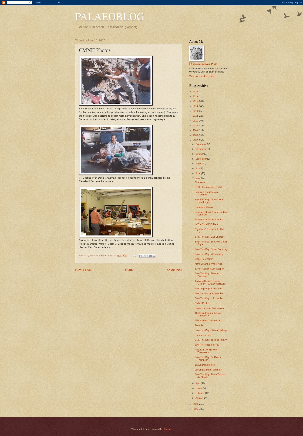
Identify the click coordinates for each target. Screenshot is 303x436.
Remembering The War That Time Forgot (209, 201)
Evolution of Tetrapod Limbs (209, 219)
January (200, 398)
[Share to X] (147, 256)
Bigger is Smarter (204, 259)
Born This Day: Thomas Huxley (211, 340)
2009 (195, 130)
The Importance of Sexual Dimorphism (208, 314)
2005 (195, 409)
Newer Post (83, 269)
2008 (195, 135)
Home (129, 269)
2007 (195, 140)
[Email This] (140, 256)
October (200, 154)
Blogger (167, 429)
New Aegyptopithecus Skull (209, 288)
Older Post (174, 269)
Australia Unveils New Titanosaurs (206, 351)
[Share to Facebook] (150, 256)
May (198, 178)
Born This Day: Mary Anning (209, 254)
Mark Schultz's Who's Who (208, 264)
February (200, 393)
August (199, 163)
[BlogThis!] (144, 256)
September (201, 159)
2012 (195, 115)
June (198, 173)
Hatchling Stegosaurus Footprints (206, 193)
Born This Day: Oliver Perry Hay (211, 249)
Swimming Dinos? (204, 207)
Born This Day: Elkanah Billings (211, 330)
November (201, 149)
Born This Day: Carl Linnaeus (210, 236)
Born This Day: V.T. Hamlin (209, 298)
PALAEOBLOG (109, 16)
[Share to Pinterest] (154, 256)
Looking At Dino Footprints (208, 369)
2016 (195, 96)
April (198, 383)
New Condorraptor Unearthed (209, 293)
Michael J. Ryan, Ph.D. (205, 64)
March (199, 388)
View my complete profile (202, 76)
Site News (200, 182)
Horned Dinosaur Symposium (209, 308)
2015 (195, 101)
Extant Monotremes (205, 364)
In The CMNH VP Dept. (207, 224)
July (198, 168)
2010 (195, 125)
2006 (195, 404)
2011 (195, 120)
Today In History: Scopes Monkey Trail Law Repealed (210, 282)
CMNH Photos (202, 303)
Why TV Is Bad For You (207, 344)
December (201, 144)
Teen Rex (199, 325)
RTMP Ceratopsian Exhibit (208, 187)
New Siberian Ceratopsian (208, 320)
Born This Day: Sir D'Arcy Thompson (208, 358)
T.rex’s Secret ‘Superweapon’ (209, 268)
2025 (195, 91)
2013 (195, 111)
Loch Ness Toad (203, 335)
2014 (195, 106)
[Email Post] (134, 255)
